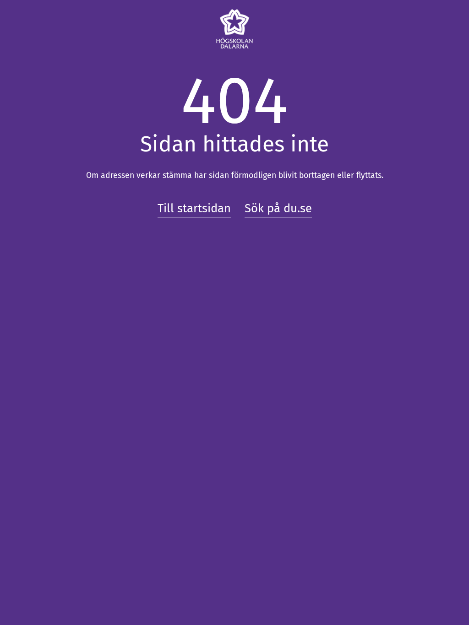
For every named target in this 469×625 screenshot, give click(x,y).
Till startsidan (194, 208)
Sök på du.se (278, 208)
